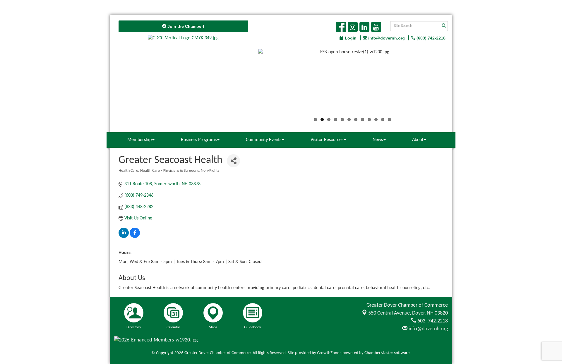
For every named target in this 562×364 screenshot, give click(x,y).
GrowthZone (328, 353)
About (417, 140)
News (378, 140)
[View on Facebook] (135, 236)
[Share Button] (233, 160)
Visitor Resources (327, 140)
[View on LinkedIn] (124, 236)
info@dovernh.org (427, 329)
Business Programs (199, 140)
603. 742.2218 (432, 321)
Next (455, 84)
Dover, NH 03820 (408, 313)
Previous (249, 84)
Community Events (263, 140)
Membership (139, 140)
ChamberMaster (378, 353)
